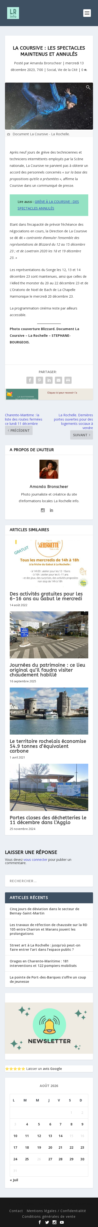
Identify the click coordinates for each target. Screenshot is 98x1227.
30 (82, 1159)
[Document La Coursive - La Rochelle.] (49, 106)
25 (27, 1159)
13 (50, 1135)
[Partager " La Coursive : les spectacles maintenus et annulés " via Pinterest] (39, 380)
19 (39, 1147)
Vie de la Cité (68, 69)
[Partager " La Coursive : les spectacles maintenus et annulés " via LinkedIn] (49, 380)
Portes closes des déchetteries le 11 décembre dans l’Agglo (48, 820)
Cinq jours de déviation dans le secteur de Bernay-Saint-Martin (44, 911)
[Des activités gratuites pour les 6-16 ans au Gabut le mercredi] (49, 563)
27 (50, 1159)
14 (60, 1135)
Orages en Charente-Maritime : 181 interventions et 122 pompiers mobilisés (43, 963)
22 (71, 1147)
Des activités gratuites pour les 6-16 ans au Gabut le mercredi (46, 596)
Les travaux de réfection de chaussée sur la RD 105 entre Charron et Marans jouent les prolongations (48, 929)
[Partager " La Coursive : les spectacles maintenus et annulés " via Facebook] (30, 380)
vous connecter (35, 859)
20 (50, 1147)
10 (15, 1135)
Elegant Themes (36, 1204)
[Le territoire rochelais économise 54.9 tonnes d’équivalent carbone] (49, 711)
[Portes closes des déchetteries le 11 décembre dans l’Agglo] (49, 787)
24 (15, 1159)
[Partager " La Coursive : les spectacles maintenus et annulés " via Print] (68, 380)
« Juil (14, 1180)
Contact (16, 1210)
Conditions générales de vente (49, 1216)
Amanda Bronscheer (46, 63)
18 (27, 1147)
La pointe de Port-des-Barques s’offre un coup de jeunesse (48, 979)
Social (51, 69)
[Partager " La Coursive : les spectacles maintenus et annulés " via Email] (58, 380)
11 (27, 1135)
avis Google (52, 1068)
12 (39, 1135)
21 (60, 1147)
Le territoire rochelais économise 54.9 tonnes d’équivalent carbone (48, 746)
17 (15, 1147)
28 (60, 1159)
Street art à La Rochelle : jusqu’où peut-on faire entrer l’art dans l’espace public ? (45, 947)
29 (71, 1159)
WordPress (83, 1204)
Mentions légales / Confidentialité (56, 1210)
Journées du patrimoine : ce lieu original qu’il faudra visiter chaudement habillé (47, 669)
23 (82, 1147)
